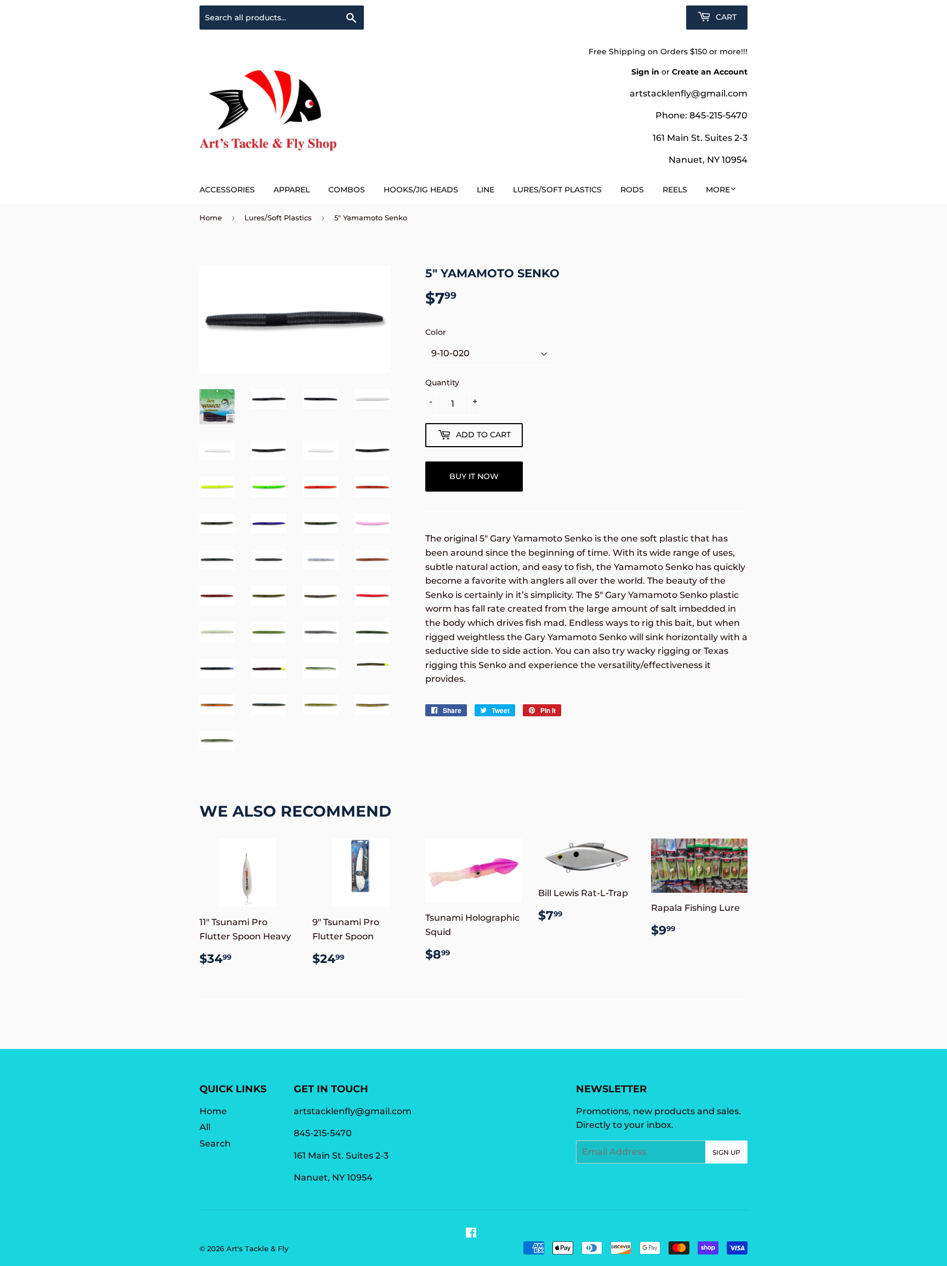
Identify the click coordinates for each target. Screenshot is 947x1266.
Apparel (291, 190)
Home (210, 217)
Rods (632, 190)
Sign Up (726, 1152)
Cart (725, 17)
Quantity (442, 382)
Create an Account (710, 71)
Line (485, 190)
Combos (346, 190)
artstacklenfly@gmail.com (689, 93)
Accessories (227, 190)
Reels (675, 190)
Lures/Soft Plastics (557, 190)
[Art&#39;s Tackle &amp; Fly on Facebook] (471, 1234)
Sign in (645, 71)
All (204, 1127)
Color (435, 332)
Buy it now (474, 476)
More (718, 190)
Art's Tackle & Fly (257, 1248)
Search (215, 1143)
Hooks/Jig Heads (421, 190)
